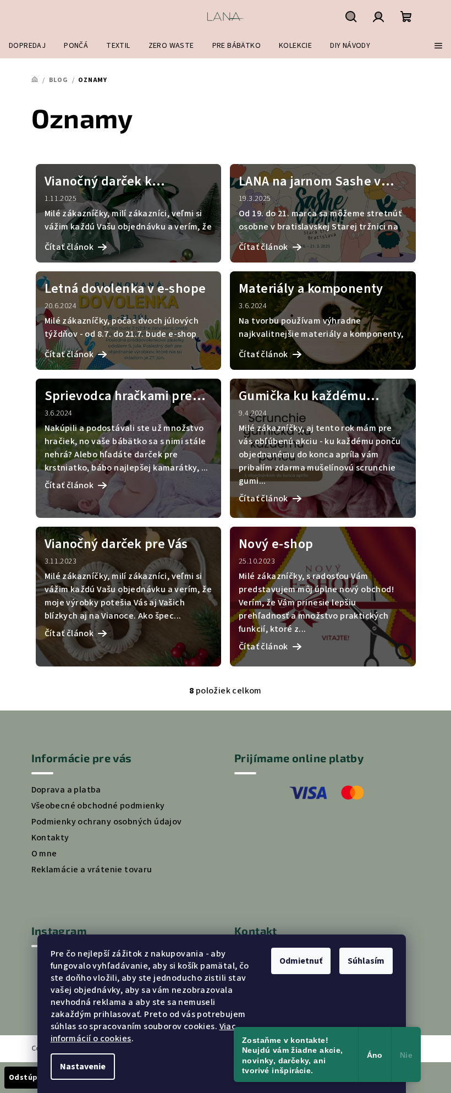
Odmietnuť (300, 961)
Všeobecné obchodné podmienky (98, 806)
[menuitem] (27, 45)
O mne (44, 854)
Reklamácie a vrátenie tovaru (91, 870)
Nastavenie (83, 1067)
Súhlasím (366, 961)
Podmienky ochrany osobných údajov (106, 822)
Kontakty (50, 838)
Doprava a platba (66, 790)
